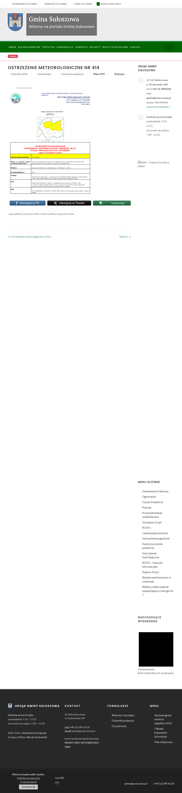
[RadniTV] (151, 4)
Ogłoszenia (149, 744)
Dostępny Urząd (151, 770)
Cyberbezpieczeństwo (155, 780)
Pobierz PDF (99, 74)
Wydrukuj (119, 74)
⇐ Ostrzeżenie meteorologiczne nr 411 (29, 236)
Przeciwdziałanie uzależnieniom (152, 762)
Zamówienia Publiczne (155, 739)
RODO (146, 775)
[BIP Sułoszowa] (160, 4)
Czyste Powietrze (152, 749)
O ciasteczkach (28, 781)
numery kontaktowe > (158, 106)
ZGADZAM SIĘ (28, 787)
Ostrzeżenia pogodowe (156, 786)
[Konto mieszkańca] (169, 4)
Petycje (146, 755)
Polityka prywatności (28, 778)
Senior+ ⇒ (125, 236)
